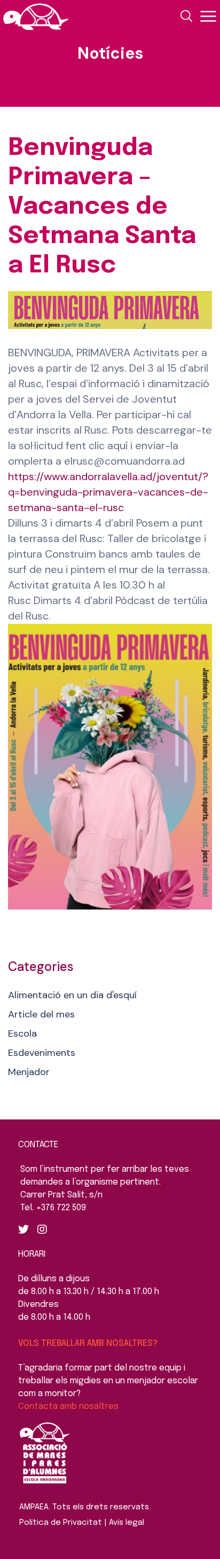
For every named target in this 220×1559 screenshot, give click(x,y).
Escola (22, 1033)
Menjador (29, 1072)
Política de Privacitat (60, 1522)
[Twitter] (23, 1229)
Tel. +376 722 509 (53, 1207)
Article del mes (41, 1014)
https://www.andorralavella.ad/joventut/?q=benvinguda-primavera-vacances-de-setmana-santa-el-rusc (108, 491)
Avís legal (126, 1522)
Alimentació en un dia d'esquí (72, 995)
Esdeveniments (41, 1052)
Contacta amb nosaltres (68, 1406)
